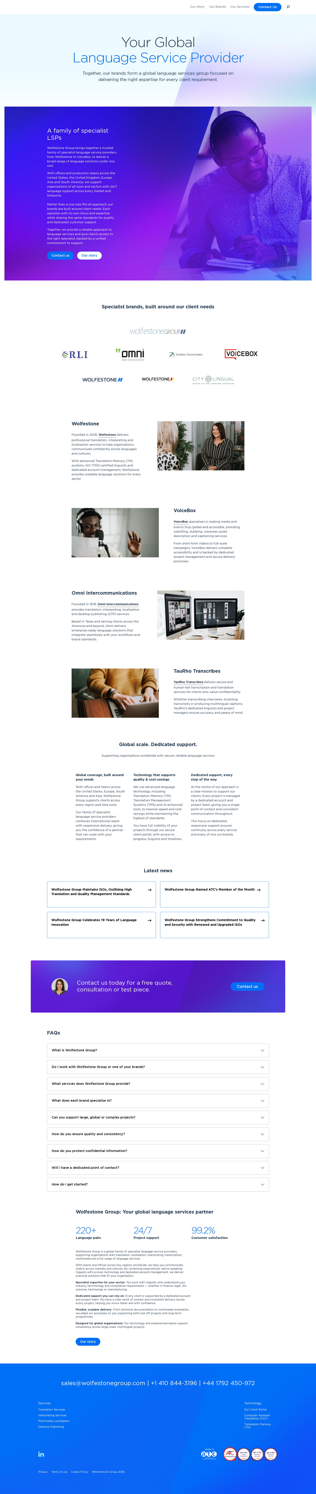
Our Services (239, 6)
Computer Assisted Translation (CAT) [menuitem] (257, 1417)
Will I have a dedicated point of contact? (85, 1167)
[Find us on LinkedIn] (41, 1455)
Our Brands (217, 6)
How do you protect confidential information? (89, 1151)
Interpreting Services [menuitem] (52, 1415)
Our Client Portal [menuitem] (255, 1409)
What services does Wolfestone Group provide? (91, 1083)
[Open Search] (288, 7)
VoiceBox (181, 521)
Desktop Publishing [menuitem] (51, 1427)
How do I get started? (70, 1184)
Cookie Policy (79, 1472)
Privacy (43, 1472)
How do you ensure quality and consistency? (88, 1134)
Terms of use (59, 1472)
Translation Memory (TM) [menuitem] (257, 1426)
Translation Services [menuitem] (51, 1409)
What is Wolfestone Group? (74, 1050)
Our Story (197, 6)
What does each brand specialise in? (82, 1100)
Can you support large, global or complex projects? (93, 1117)
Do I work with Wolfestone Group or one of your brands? (98, 1067)
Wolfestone (107, 434)
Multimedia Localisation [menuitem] (53, 1421)
